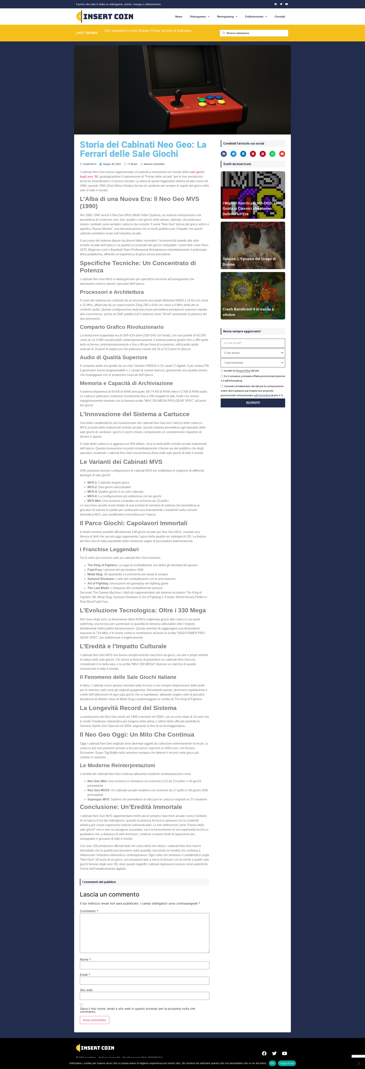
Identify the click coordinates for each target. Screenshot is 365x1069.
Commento (89, 910)
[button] (224, 154)
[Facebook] (275, 4)
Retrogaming (225, 16)
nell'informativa (262, 395)
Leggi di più (287, 1063)
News (178, 16)
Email (85, 974)
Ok (272, 1063)
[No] (359, 1063)
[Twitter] (281, 4)
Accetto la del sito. (242, 370)
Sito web (86, 990)
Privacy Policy (243, 370)
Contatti (280, 16)
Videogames (198, 16)
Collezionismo (254, 16)
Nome (85, 959)
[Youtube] (286, 4)
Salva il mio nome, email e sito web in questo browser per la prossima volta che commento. (137, 1010)
